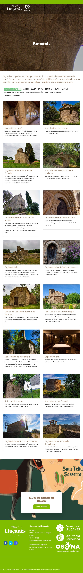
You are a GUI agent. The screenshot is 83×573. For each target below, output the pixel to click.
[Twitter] (11, 543)
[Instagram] (16, 543)
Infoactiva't (56, 569)
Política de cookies (34, 569)
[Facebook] (6, 543)
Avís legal (24, 569)
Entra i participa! (41, 507)
